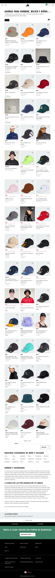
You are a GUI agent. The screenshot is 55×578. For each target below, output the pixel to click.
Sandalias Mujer (22, 459)
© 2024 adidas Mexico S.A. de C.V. (27, 576)
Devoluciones (23, 547)
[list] (25, 20)
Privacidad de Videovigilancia (26, 561)
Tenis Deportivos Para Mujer (46, 459)
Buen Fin (7, 550)
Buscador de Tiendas (9, 543)
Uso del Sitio (38, 558)
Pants (21, 461)
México (29, 572)
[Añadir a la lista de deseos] (17, 25)
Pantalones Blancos (46, 462)
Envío (6, 547)
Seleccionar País (39, 561)
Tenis (6, 456)
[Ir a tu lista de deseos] (5, 5)
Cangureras (31, 459)
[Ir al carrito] (52, 5)
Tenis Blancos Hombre (30, 456)
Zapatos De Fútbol (38, 459)
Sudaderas (7, 461)
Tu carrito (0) (40, 524)
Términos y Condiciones (25, 558)
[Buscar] (49, 5)
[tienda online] (27, 6)
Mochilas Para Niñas (46, 456)
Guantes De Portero (15, 462)
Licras (37, 461)
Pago (36, 547)
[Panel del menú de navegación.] (2, 5)
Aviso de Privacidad (9, 567)
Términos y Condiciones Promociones (10, 562)
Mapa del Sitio (38, 543)
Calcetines (38, 456)
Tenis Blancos (14, 456)
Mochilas (7, 459)
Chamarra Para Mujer (31, 462)
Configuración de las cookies (11, 558)
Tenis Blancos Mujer (14, 459)
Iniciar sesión (15, 524)
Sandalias (22, 456)
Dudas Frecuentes (24, 543)
